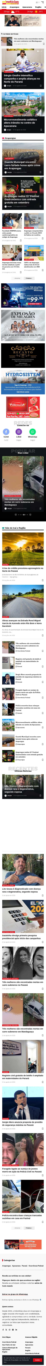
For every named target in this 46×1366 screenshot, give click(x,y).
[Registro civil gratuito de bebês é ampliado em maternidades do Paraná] (6, 41)
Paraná (7, 498)
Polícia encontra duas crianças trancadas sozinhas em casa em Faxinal (28, 708)
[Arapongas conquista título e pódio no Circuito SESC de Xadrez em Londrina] (34, 221)
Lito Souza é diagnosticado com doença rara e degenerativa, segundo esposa (21, 789)
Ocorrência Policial (23, 651)
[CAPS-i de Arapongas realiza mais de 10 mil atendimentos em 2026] (23, 60)
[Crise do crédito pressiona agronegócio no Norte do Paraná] (23, 549)
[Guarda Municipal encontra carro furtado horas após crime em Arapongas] (8, 740)
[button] (37, 1360)
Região (5, 564)
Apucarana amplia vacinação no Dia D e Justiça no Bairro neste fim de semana (22, 122)
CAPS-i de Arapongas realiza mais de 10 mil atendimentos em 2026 (22, 78)
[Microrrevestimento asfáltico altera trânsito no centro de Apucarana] (8, 725)
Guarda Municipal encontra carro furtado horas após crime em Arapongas (22, 165)
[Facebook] (6, 435)
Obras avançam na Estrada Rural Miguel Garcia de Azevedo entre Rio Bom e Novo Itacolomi (22, 623)
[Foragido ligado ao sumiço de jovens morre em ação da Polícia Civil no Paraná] (8, 694)
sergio (9, 85)
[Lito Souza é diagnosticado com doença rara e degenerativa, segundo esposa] (23, 869)
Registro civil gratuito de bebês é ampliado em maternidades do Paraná (28, 661)
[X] (6, 1330)
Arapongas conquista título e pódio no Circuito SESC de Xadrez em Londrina (33, 233)
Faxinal (19, 713)
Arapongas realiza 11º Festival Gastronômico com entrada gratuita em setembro (21, 199)
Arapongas (9, 72)
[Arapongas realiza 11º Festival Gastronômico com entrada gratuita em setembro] (8, 756)
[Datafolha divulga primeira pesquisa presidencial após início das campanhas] (23, 916)
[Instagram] (19, 435)
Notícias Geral (8, 885)
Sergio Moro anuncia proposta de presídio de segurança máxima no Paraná (28, 677)
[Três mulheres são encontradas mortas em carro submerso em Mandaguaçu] (8, 647)
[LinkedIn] (16, 1330)
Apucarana (9, 116)
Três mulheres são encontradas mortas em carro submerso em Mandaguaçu (28, 646)
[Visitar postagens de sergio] (5, 86)
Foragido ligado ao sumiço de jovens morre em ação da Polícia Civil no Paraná (28, 692)
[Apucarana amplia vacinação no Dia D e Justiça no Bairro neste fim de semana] (23, 104)
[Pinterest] (13, 1330)
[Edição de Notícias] (10, 2)
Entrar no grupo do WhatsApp (15, 1294)
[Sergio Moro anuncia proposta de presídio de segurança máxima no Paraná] (8, 678)
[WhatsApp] (32, 435)
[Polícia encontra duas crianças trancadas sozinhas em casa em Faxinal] (8, 709)
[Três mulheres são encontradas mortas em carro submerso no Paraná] (23, 963)
